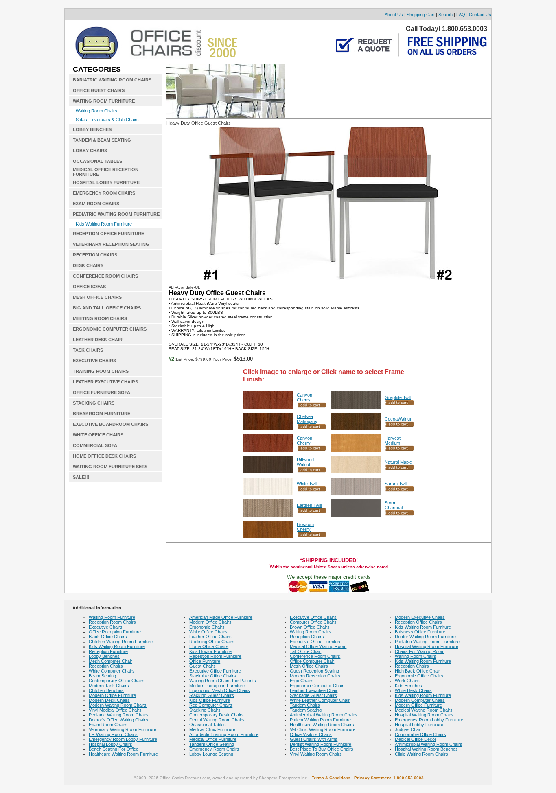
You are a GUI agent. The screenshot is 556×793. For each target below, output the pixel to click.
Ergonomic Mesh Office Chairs (219, 690)
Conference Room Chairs (315, 656)
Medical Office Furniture (212, 739)
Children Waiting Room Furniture (121, 641)
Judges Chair (408, 729)
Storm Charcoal (394, 505)
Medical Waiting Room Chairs (424, 710)
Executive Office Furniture (215, 670)
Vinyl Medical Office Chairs (115, 710)
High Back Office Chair (417, 670)
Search (445, 14)
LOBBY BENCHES (92, 129)
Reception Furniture (108, 651)
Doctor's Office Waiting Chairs (118, 719)
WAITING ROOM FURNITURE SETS (110, 466)
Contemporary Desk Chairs (216, 714)
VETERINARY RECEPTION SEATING (111, 244)
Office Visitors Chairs (311, 734)
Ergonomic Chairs (207, 626)
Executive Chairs (106, 626)
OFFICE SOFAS (89, 286)
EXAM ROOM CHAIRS (96, 203)
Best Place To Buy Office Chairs (321, 749)
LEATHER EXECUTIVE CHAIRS (105, 381)
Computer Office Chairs (313, 622)
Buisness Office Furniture (420, 631)
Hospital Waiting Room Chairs (424, 714)
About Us (394, 14)
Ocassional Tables (207, 724)
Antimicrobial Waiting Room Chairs (323, 714)
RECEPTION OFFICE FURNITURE (108, 233)
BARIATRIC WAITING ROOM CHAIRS (112, 79)
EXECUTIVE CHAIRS (94, 360)
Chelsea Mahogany (307, 419)
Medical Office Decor (415, 739)
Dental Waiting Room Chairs (217, 719)
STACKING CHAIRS (93, 403)
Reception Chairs (106, 666)
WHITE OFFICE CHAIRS (98, 434)
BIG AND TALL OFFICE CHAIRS (107, 307)
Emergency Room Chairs (214, 749)
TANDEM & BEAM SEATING (102, 140)
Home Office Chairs (208, 646)
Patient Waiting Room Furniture (320, 719)
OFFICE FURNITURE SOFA (101, 392)
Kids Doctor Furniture (210, 651)
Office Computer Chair (312, 661)
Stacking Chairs (205, 710)
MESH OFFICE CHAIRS (97, 297)
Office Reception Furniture (115, 631)
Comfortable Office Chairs (420, 734)
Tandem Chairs (305, 705)
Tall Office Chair (305, 651)
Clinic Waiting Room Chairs (421, 753)
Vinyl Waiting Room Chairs (316, 753)
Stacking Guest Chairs (211, 695)
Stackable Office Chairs (212, 675)
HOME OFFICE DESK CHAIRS (104, 455)
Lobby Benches (104, 656)
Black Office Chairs (108, 636)
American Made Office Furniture (220, 617)
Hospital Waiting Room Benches (426, 749)
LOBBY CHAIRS (90, 150)
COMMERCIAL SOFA (95, 445)
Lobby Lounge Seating (211, 753)
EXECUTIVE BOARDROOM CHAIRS (110, 424)
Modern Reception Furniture (217, 685)
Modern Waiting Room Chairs (118, 705)
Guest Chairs (202, 666)
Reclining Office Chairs (211, 641)
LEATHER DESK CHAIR (98, 339)
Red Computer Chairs (210, 705)
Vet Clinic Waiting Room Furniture (322, 729)
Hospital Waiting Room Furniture (426, 646)
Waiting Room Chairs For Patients (222, 680)
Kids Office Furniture (209, 700)
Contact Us (480, 14)
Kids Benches (408, 685)
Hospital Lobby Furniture (419, 724)
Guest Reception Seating (314, 670)
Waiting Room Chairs (96, 110)
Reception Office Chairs (418, 622)
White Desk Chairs (413, 690)
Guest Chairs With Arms (313, 739)
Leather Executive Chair (313, 690)
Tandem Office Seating (211, 744)
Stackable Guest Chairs (313, 695)
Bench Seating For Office (113, 749)
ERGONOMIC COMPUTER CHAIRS (110, 328)
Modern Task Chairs (109, 685)
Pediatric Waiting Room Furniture (427, 641)
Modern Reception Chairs (315, 675)
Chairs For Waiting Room (419, 651)
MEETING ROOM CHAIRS (100, 318)
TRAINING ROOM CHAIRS (101, 371)
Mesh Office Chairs (309, 666)
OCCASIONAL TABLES (97, 161)
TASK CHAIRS (88, 350)
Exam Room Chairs (108, 724)
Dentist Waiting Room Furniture (320, 744)
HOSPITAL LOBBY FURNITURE (106, 182)
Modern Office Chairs (210, 622)
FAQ (460, 14)
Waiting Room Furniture (112, 617)
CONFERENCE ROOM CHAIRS (105, 276)
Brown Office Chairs (310, 626)
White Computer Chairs (112, 670)
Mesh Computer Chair (110, 661)
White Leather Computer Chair (320, 700)
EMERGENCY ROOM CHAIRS (104, 193)
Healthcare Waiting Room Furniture (123, 753)
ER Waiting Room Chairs (113, 734)
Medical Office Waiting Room (318, 646)
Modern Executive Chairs (420, 617)
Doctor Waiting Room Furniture (425, 636)
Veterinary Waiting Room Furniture (122, 729)
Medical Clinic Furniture (212, 729)
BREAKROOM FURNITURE (101, 413)
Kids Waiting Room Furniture (104, 223)
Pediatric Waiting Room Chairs (119, 714)
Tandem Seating (306, 710)
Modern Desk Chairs (109, 700)
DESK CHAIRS (88, 265)
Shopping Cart (421, 14)
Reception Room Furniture (215, 656)
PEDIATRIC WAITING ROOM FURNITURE (116, 214)
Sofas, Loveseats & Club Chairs (107, 119)
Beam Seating (102, 675)
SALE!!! (81, 477)
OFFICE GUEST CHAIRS (99, 90)
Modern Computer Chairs (420, 700)
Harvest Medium (393, 440)
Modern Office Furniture (112, 695)
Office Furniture (204, 661)
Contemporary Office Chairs (116, 680)
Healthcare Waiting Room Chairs (322, 724)
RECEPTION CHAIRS (95, 254)
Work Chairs (407, 680)
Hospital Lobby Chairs (110, 744)
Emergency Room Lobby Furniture (123, 739)
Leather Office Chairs (210, 636)
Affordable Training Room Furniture (223, 734)
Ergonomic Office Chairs (419, 675)
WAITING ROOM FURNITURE (104, 101)
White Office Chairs (208, 631)
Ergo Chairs (301, 680)
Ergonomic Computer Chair (317, 685)
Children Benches (106, 690)
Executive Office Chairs (313, 617)
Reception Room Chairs (112, 622)
